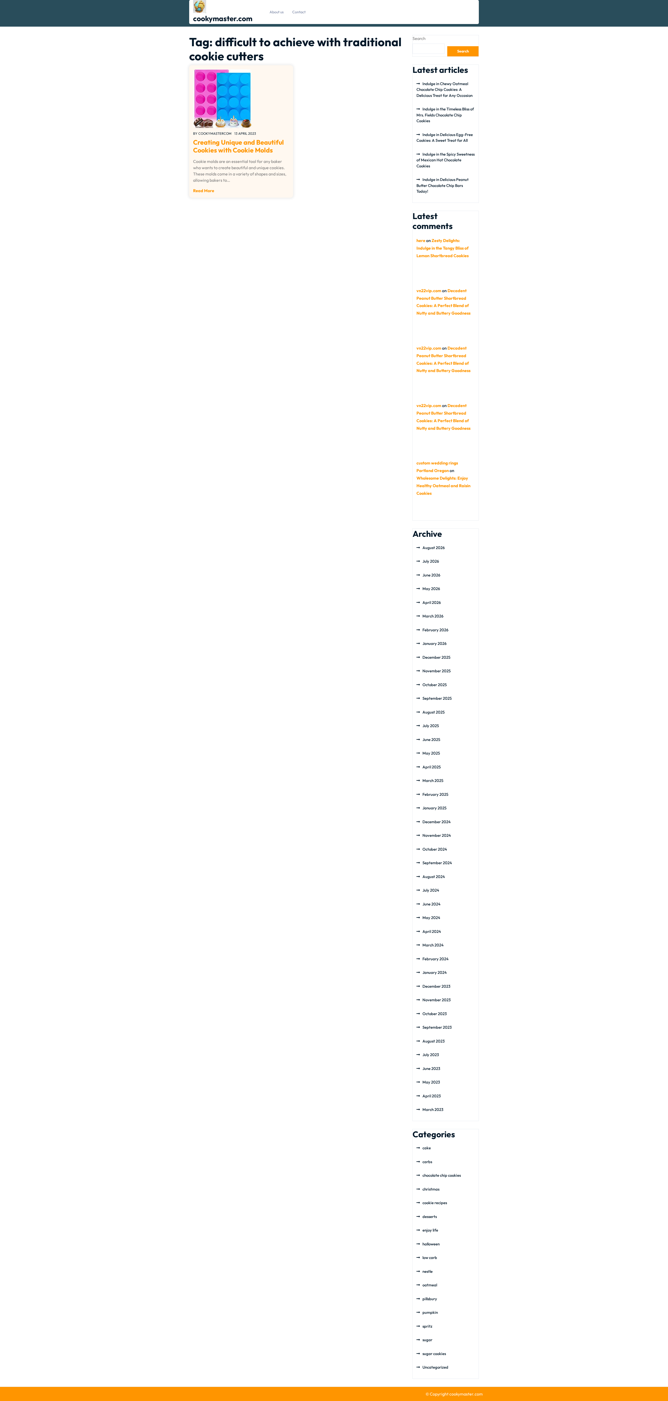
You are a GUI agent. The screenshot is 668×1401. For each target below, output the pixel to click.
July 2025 (430, 725)
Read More (203, 190)
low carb (429, 1257)
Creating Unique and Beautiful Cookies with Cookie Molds (238, 146)
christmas (430, 1189)
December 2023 (436, 986)
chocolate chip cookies (441, 1175)
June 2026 (431, 575)
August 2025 (433, 712)
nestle (427, 1271)
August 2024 (433, 876)
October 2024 (434, 849)
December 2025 (436, 657)
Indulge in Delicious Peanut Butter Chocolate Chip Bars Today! (442, 185)
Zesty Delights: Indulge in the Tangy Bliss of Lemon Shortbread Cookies (442, 248)
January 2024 (434, 972)
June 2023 (431, 1068)
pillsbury (429, 1298)
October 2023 (434, 1013)
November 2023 (436, 999)
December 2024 (436, 821)
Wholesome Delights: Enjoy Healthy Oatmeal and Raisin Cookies (443, 485)
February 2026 (435, 629)
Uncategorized (435, 1367)
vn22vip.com (428, 290)
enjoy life (430, 1230)
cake (426, 1147)
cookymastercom (214, 133)
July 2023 (430, 1054)
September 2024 (437, 862)
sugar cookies (434, 1353)
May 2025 (431, 753)
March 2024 (433, 945)
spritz (427, 1326)
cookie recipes (434, 1202)
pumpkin (430, 1312)
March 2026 (432, 616)
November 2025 (436, 670)
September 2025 (437, 698)
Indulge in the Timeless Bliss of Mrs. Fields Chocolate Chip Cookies (445, 115)
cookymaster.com (222, 18)
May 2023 (431, 1082)
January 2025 (434, 807)
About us (277, 12)
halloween (431, 1243)
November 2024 (436, 835)
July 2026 (430, 561)
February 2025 (435, 794)
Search (419, 38)
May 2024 (431, 917)
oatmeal (429, 1284)
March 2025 (432, 780)
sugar (427, 1339)
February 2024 (435, 958)
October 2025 (434, 684)
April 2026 (431, 602)
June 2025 (431, 739)
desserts (429, 1216)
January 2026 (434, 643)
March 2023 (432, 1109)
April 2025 (431, 766)
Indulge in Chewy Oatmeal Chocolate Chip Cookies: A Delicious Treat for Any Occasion (444, 89)
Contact (299, 12)
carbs (427, 1161)
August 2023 (433, 1041)
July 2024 (430, 890)
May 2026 (431, 588)
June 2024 (431, 904)
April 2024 (431, 931)
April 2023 (431, 1095)
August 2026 (433, 547)
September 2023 (437, 1027)
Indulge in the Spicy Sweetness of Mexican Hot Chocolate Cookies (445, 160)
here (420, 240)
